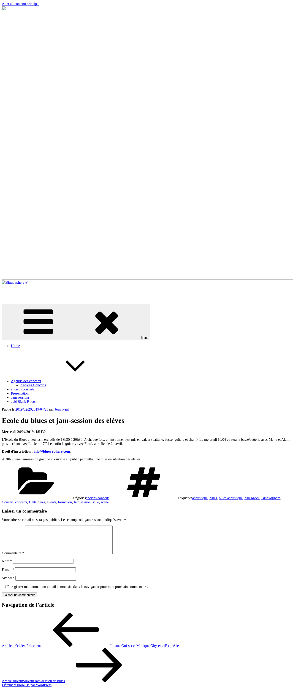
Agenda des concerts (26, 381)
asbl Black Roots (23, 401)
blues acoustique (231, 498)
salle (95, 502)
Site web (8, 578)
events (51, 502)
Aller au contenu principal (20, 4)
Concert (7, 502)
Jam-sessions (20, 397)
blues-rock (252, 498)
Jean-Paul (62, 409)
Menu (144, 337)
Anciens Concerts (33, 385)
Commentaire (13, 553)
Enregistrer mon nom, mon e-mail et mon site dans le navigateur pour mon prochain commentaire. (77, 587)
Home (15, 346)
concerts (21, 502)
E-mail (8, 569)
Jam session (82, 502)
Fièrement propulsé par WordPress (27, 685)
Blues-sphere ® (13, 290)
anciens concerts (23, 389)
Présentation (20, 393)
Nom (7, 561)
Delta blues (37, 502)
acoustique (200, 498)
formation (65, 502)
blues (213, 498)
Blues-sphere (270, 498)
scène (105, 502)
